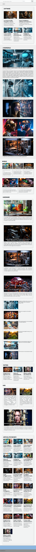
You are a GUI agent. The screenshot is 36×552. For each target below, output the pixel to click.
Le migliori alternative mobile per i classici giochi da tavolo (28, 168)
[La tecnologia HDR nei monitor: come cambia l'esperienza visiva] (18, 208)
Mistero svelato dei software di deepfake (27, 374)
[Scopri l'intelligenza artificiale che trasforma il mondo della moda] (25, 14)
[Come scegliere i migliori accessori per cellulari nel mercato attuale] (7, 441)
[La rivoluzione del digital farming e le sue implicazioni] (11, 335)
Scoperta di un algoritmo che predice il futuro (25, 312)
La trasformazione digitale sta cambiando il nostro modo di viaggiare (10, 394)
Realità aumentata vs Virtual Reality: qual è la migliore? (14, 137)
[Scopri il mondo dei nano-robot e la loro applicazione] (18, 284)
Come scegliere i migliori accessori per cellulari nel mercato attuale (7, 168)
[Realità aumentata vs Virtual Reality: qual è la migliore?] (18, 127)
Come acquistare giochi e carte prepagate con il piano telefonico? (18, 168)
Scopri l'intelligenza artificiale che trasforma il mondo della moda (25, 22)
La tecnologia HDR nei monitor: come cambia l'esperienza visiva (17, 214)
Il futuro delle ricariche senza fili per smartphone (26, 185)
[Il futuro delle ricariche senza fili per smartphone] (26, 182)
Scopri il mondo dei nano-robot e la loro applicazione (16, 289)
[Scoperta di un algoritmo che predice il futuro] (11, 315)
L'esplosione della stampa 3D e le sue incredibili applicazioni (15, 156)
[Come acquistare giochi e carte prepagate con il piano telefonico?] (11, 325)
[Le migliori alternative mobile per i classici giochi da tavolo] (28, 470)
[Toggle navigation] (4, 4)
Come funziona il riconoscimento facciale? (11, 118)
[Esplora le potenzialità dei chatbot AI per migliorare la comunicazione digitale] (18, 30)
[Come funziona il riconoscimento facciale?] (18, 108)
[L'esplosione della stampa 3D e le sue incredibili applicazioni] (18, 147)
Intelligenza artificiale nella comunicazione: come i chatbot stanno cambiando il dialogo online (16, 98)
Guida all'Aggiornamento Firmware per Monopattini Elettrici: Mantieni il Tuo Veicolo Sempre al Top (18, 240)
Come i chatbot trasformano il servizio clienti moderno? (7, 36)
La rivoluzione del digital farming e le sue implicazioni (25, 332)
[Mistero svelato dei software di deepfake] (28, 369)
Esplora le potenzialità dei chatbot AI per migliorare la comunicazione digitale (25, 342)
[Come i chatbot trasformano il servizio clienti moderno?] (8, 30)
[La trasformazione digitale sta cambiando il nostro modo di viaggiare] (10, 391)
